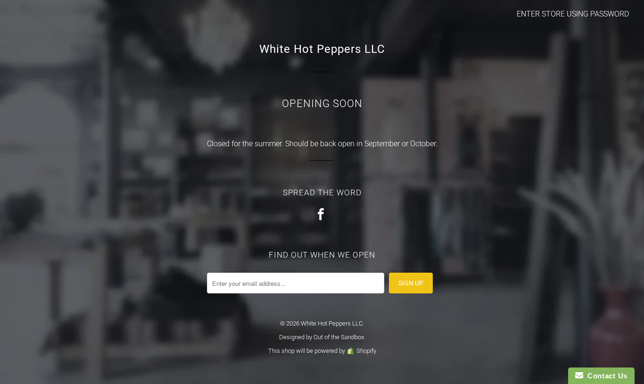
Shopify (366, 350)
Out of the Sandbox (339, 337)
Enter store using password (573, 13)
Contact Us (605, 376)
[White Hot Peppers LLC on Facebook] (322, 215)
